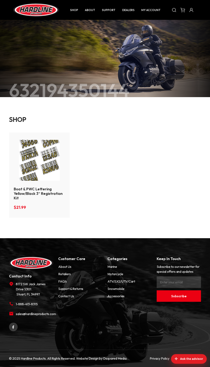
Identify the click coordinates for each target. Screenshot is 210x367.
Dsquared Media (115, 358)
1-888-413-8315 (27, 304)
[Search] (174, 9)
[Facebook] (13, 326)
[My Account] (191, 9)
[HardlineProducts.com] (36, 10)
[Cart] (182, 9)
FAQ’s (62, 281)
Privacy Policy (159, 358)
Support (108, 10)
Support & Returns (70, 289)
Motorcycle (115, 274)
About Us (64, 267)
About (90, 10)
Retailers (64, 274)
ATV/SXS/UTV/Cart (121, 281)
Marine (112, 267)
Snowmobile (115, 289)
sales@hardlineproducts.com (34, 314)
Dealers (128, 10)
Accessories (115, 296)
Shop (74, 10)
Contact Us (66, 296)
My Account (151, 10)
